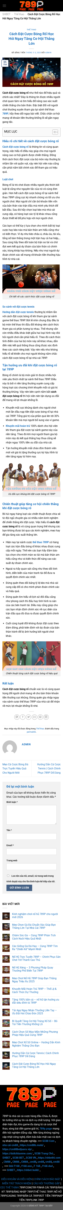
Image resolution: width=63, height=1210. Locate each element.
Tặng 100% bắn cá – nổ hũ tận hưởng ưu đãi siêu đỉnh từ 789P (35, 1001)
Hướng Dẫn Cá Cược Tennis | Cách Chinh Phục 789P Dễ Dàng (49, 768)
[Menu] (4, 6)
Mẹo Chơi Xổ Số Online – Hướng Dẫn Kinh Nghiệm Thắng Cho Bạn (36, 1044)
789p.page (46, 1128)
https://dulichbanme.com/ (17, 1153)
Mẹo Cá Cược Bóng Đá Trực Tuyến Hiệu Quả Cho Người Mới (15, 768)
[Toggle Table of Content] (53, 132)
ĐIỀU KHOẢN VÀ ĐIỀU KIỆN (16, 1179)
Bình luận (12, 802)
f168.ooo (26, 1166)
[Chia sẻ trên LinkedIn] (46, 717)
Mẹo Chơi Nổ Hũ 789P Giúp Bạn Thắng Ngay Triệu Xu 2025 (34, 980)
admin (48, 53)
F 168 (37, 1166)
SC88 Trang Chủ (43, 1153)
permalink (31, 732)
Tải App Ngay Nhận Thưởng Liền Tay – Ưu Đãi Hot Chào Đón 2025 (34, 1012)
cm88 (33, 1161)
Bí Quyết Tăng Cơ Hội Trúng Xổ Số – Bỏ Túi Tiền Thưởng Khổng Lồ (34, 1023)
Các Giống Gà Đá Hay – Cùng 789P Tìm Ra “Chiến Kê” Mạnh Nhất (35, 948)
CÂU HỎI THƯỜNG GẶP (46, 1183)
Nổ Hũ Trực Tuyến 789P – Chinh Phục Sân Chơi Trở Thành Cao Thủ (36, 958)
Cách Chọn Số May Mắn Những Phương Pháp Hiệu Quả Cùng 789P (35, 1033)
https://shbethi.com (49, 1157)
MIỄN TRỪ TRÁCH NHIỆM (16, 1183)
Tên (9, 830)
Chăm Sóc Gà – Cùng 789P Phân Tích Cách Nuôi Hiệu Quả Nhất (34, 937)
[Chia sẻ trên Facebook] (22, 717)
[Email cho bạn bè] (34, 717)
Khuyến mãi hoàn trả (18, 425)
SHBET (6, 14)
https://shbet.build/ (28, 1170)
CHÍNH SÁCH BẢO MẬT (47, 1179)
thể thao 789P (41, 542)
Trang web (11, 860)
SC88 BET (18, 1157)
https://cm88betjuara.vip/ (17, 1149)
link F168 (14, 1166)
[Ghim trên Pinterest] (40, 717)
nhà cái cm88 (10, 1145)
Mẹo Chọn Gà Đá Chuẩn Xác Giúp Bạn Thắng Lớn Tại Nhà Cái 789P (34, 926)
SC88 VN (31, 1157)
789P (5, 113)
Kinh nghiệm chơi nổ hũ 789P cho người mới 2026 (35, 916)
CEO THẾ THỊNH (9, 1187)
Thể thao (19, 14)
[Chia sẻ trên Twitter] (28, 717)
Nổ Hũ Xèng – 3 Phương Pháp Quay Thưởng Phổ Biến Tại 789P (32, 969)
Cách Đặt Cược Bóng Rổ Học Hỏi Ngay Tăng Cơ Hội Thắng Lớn (34, 1065)
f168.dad (47, 1166)
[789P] (31, 5)
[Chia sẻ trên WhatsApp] (17, 717)
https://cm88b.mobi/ (32, 1145)
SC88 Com (48, 1140)
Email (10, 845)
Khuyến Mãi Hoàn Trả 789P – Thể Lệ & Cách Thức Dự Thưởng (34, 990)
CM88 (7, 1161)
